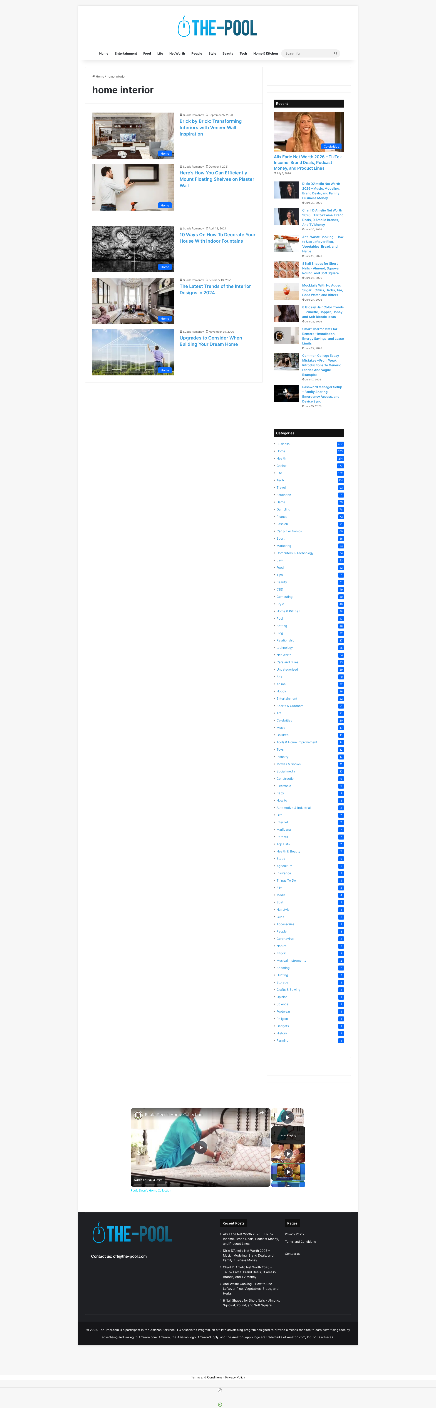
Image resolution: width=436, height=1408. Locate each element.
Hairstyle (283, 909)
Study (281, 858)
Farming (282, 1040)
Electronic (284, 786)
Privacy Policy (294, 1234)
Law (280, 560)
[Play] (288, 1153)
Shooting (283, 968)
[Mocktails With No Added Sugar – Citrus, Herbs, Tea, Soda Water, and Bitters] (286, 291)
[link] (138, 1115)
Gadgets (283, 1026)
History (282, 1033)
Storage (282, 982)
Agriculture (284, 866)
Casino (282, 466)
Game (281, 502)
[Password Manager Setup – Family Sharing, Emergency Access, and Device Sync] (286, 393)
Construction (286, 778)
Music (281, 727)
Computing (284, 596)
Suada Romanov (193, 115)
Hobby (281, 691)
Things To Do (286, 880)
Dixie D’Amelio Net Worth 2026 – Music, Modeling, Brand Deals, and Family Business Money (248, 1255)
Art (279, 713)
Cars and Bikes (287, 662)
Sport (281, 538)
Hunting (282, 975)
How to (282, 800)
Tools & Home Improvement (297, 742)
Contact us (292, 1253)
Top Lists (283, 844)
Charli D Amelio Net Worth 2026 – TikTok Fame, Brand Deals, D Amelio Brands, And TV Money (249, 1272)
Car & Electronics (289, 531)
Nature (282, 946)
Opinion (282, 997)
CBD (280, 589)
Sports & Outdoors (290, 706)
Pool (280, 618)
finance (282, 516)
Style (212, 53)
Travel (281, 487)
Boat (280, 902)
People (196, 53)
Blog (280, 633)
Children (283, 735)
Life (160, 53)
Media (281, 895)
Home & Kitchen (265, 53)
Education (284, 495)
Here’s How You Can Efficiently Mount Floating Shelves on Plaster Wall (217, 179)
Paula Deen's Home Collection (174, 1114)
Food (147, 53)
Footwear (283, 1011)
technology (285, 647)
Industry (283, 757)
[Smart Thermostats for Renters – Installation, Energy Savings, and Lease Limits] (286, 335)
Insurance (284, 873)
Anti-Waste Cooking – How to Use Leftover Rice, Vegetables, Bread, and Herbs (250, 1288)
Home (103, 53)
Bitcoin (282, 953)
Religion (282, 1019)
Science (282, 1004)
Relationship (285, 640)
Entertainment (126, 53)
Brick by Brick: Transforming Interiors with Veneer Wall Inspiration (211, 127)
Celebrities (284, 720)
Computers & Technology (295, 553)
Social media (286, 771)
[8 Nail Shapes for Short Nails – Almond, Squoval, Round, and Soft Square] (286, 269)
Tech (243, 53)
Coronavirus (285, 938)
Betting (282, 626)
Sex (279, 677)
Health (281, 458)
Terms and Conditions (300, 1241)
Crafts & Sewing (288, 989)
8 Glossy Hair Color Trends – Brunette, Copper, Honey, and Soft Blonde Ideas (323, 312)
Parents (282, 837)
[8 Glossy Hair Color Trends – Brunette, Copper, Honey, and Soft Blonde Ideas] (286, 313)
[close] (220, 1390)
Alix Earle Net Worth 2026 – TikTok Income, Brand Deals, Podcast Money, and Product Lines (308, 162)
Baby (280, 793)
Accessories (285, 924)
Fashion (282, 524)
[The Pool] (218, 26)
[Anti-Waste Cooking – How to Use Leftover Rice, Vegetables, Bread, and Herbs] (286, 243)
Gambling (283, 509)
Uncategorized (287, 669)
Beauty (228, 53)
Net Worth (177, 53)
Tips (280, 575)
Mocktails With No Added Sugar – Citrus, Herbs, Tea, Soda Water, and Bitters (322, 290)
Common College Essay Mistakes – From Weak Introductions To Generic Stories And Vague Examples (321, 365)
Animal (281, 684)
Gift (279, 815)
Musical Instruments (291, 960)
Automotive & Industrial (294, 808)
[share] (261, 1113)
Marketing (284, 546)
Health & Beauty (288, 851)
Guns (280, 917)
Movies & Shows (289, 764)
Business (283, 444)
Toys (280, 749)
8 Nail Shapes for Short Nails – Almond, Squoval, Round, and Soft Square (321, 268)
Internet (282, 822)
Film (279, 888)
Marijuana (284, 829)
